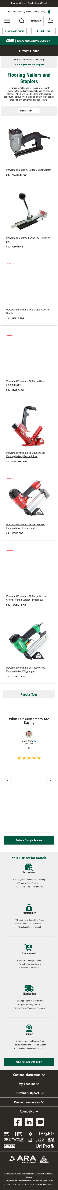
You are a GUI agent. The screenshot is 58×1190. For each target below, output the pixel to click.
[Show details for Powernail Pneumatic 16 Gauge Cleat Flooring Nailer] (29, 354)
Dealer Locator (43, 31)
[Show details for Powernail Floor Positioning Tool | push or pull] (29, 211)
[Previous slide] (7, 780)
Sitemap (29, 1177)
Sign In (31, 3)
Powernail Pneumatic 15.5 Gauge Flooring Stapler (28, 311)
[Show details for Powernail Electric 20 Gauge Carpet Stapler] (29, 143)
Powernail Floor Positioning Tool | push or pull (28, 240)
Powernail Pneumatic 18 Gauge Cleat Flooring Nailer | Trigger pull (25, 526)
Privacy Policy (9, 1174)
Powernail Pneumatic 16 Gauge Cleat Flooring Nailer (25, 383)
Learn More (40, 3)
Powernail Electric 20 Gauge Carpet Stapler (28, 169)
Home (17, 59)
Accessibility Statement (44, 1174)
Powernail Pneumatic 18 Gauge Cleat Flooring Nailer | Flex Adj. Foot (25, 454)
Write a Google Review (29, 840)
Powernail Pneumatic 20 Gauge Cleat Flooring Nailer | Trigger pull (25, 669)
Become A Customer (14, 31)
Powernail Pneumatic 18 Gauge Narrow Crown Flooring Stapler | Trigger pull (26, 598)
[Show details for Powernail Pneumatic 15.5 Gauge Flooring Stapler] (29, 283)
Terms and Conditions (25, 1174)
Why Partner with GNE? (29, 1062)
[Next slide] (50, 780)
